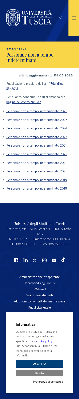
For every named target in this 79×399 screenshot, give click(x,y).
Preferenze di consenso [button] (48, 381)
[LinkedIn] (25, 260)
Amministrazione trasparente (39, 277)
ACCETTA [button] (39, 364)
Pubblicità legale (39, 307)
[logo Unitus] (29, 25)
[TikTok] (63, 261)
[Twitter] (34, 260)
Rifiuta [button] (39, 373)
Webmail (39, 289)
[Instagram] (44, 260)
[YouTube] (53, 260)
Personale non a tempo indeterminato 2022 (36, 154)
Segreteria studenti (39, 295)
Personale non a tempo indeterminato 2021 (36, 145)
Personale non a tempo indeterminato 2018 (36, 188)
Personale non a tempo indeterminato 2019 (36, 180)
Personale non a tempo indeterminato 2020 (37, 171)
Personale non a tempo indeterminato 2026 (36, 111)
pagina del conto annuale (23, 102)
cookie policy (44, 341)
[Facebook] (15, 260)
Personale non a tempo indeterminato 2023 (36, 137)
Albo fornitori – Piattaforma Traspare (39, 301)
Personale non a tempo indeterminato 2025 (36, 120)
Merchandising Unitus (39, 283)
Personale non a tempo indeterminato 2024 (36, 128)
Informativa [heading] (25, 324)
